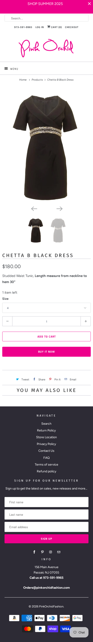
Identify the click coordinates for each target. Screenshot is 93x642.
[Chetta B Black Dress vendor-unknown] (46, 145)
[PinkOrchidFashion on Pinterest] (42, 552)
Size (5, 299)
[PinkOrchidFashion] (46, 48)
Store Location (46, 437)
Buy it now (46, 351)
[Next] (59, 208)
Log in (39, 27)
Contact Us (46, 451)
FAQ (46, 458)
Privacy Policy (46, 444)
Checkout (72, 27)
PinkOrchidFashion (51, 606)
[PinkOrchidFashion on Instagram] (50, 552)
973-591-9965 (23, 27)
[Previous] (34, 208)
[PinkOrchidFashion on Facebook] (34, 552)
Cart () (56, 27)
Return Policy (46, 430)
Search (46, 424)
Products (38, 79)
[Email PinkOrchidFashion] (59, 552)
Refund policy (46, 471)
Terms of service (46, 464)
